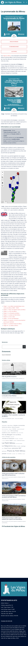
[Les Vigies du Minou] (11, 2)
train (16, 453)
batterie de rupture (6, 427)
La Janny (3, 440)
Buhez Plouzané (15, 427)
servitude (13, 453)
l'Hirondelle (21, 438)
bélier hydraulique (5, 429)
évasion (23, 453)
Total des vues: (5, 613)
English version (14, 41)
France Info (12, 436)
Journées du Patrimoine (8, 438)
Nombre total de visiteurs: (7, 615)
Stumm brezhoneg (14, 46)
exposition (13, 432)
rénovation (9, 453)
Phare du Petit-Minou (16, 451)
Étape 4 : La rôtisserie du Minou (11, 313)
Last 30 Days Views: (6, 609)
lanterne (7, 440)
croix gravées (4, 430)
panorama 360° (16, 448)
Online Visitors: (5, 603)
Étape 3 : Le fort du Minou (10, 311)
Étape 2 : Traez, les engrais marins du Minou (14, 309)
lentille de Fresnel (20, 440)
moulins (18, 446)
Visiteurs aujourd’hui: (6, 605)
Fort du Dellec (21, 432)
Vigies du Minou (7, 55)
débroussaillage (14, 430)
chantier (14, 429)
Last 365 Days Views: (6, 611)
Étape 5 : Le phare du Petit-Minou (12, 315)
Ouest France (7, 448)
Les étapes (14, 51)
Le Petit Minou (8, 443)
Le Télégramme (7, 446)
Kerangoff (16, 438)
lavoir (11, 440)
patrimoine (4, 451)
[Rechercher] (24, 346)
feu (17, 432)
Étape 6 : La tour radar (9, 316)
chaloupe (10, 429)
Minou (15, 446)
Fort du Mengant (7, 434)
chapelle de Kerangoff (20, 429)
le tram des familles (19, 443)
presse (4, 453)
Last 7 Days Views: (6, 607)
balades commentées (19, 425)
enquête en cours (6, 432)
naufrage (23, 446)
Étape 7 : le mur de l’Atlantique (11, 318)
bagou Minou (10, 425)
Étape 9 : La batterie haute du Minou (13, 323)
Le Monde (14, 440)
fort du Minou (17, 434)
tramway (20, 453)
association (4, 425)
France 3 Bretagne (6, 436)
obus (3, 448)
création (8, 430)
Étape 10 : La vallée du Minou (11, 325)
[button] (23, 2)
